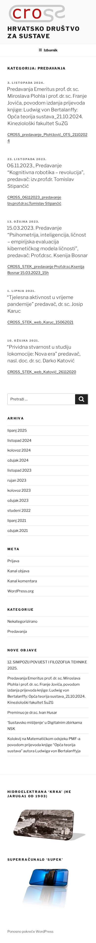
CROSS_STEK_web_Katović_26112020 (41, 372)
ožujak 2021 (17, 530)
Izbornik (51, 50)
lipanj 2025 (17, 430)
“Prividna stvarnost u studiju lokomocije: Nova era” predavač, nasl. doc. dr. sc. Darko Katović (43, 354)
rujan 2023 (16, 480)
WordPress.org (20, 591)
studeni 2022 (19, 510)
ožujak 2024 (18, 460)
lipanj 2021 (16, 520)
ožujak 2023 (18, 500)
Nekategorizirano (22, 621)
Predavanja (17, 631)
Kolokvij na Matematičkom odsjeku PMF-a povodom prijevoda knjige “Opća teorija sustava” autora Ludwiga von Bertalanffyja (43, 745)
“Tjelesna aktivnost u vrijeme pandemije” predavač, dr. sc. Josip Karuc (45, 304)
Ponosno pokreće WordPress (30, 931)
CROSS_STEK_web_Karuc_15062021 (40, 322)
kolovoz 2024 (19, 450)
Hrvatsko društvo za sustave (43, 32)
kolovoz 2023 (19, 490)
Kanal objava (18, 571)
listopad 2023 (19, 470)
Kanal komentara (22, 581)
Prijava (13, 561)
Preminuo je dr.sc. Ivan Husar (32, 712)
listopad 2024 (19, 440)
